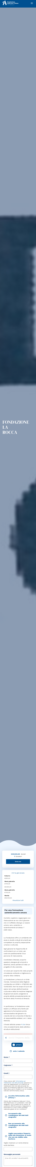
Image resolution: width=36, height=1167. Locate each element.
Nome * (7, 1057)
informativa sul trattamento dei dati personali (14, 1081)
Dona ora (18, 861)
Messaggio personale (12, 1154)
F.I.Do (23, 1024)
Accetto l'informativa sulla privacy (18, 1097)
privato (19, 1045)
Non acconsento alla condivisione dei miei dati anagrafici (18, 1125)
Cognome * (8, 1065)
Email (6, 1073)
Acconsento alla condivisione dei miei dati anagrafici (18, 1115)
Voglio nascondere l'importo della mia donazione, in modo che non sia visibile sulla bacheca (19, 1136)
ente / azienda (18, 1051)
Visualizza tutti (18, 900)
